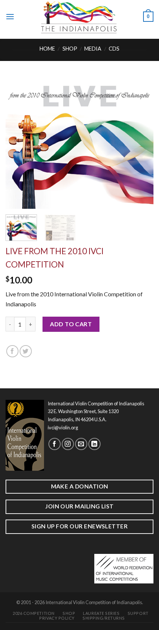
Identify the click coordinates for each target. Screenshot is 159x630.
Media (92, 48)
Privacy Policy (57, 618)
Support (138, 613)
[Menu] (10, 16)
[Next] (141, 142)
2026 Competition (34, 613)
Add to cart (71, 323)
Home (47, 48)
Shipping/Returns (103, 618)
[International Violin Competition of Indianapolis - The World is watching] (79, 16)
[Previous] (17, 142)
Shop (69, 48)
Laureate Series (101, 613)
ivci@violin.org (63, 427)
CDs (114, 48)
